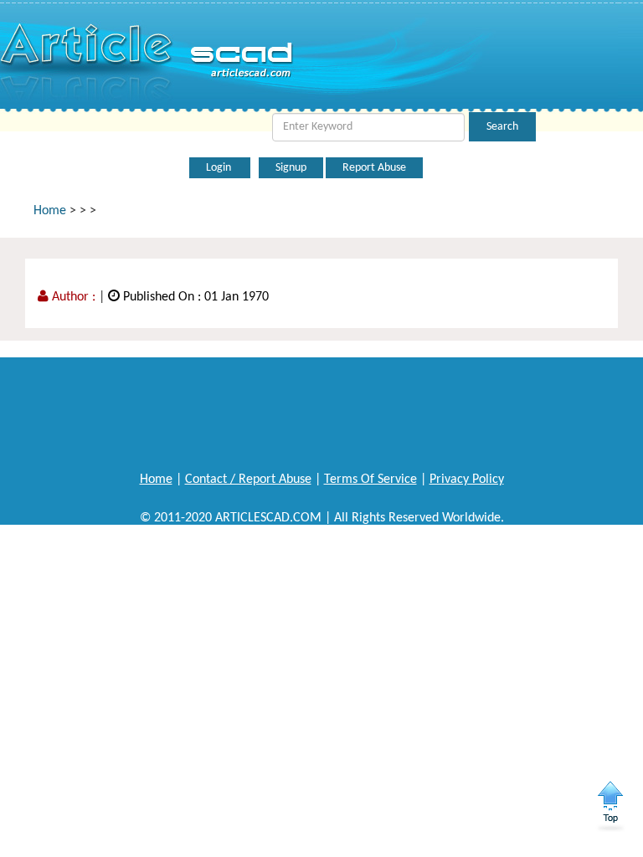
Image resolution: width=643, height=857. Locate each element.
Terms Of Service (370, 479)
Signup (290, 168)
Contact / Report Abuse (248, 479)
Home (49, 211)
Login (220, 168)
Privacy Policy (467, 479)
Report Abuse (374, 168)
